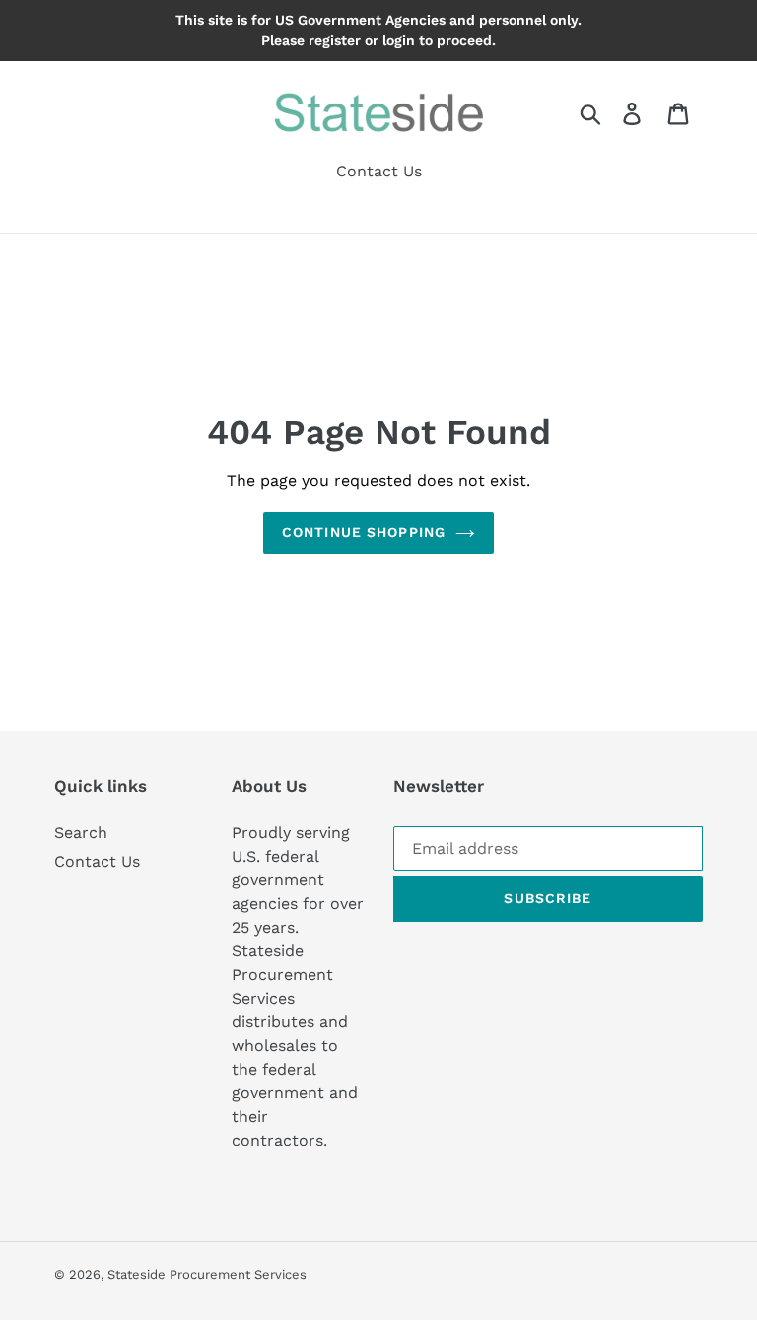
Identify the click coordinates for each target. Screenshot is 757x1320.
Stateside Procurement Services (207, 1274)
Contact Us (97, 861)
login (398, 40)
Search (80, 832)
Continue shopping (364, 532)
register (335, 40)
